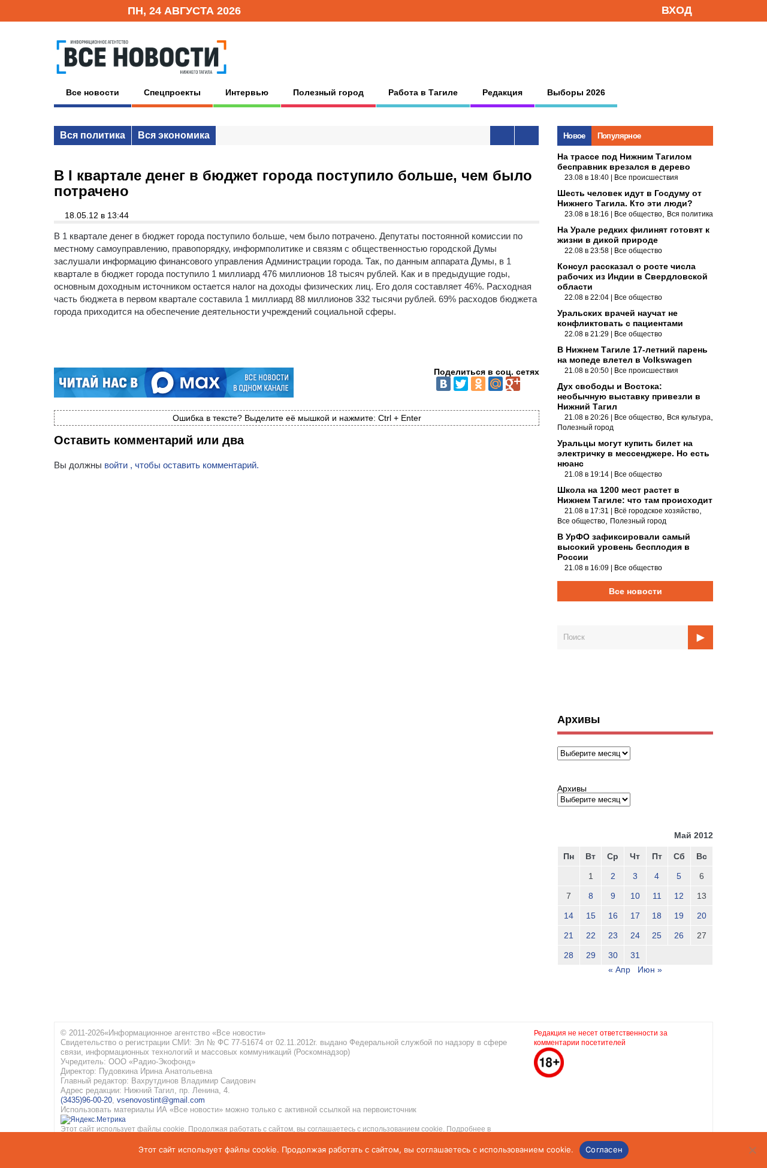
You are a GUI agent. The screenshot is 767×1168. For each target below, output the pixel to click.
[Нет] (752, 1150)
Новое (574, 135)
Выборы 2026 (576, 92)
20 (701, 915)
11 (657, 896)
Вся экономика (174, 135)
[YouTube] (98, 10)
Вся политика (92, 135)
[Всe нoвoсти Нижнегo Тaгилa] (141, 77)
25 (657, 935)
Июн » (650, 969)
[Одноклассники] (478, 384)
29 (591, 955)
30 (613, 955)
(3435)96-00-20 (86, 1099)
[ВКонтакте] (443, 384)
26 (679, 935)
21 (568, 935)
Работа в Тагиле (423, 92)
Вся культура (689, 417)
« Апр (619, 969)
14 (568, 915)
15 (591, 915)
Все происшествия (646, 177)
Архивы (572, 788)
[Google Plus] (513, 384)
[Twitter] (461, 384)
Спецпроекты (172, 92)
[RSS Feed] (79, 10)
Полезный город (328, 92)
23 (613, 935)
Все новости (92, 92)
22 (591, 935)
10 (635, 896)
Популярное (619, 135)
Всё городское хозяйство (656, 511)
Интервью (246, 92)
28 (568, 955)
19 (679, 915)
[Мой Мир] (495, 384)
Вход (677, 10)
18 (657, 915)
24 (635, 935)
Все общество (638, 214)
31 (635, 955)
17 (635, 915)
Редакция (502, 92)
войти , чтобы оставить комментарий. (181, 465)
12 (679, 896)
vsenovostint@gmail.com (161, 1099)
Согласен (604, 1149)
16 (613, 915)
